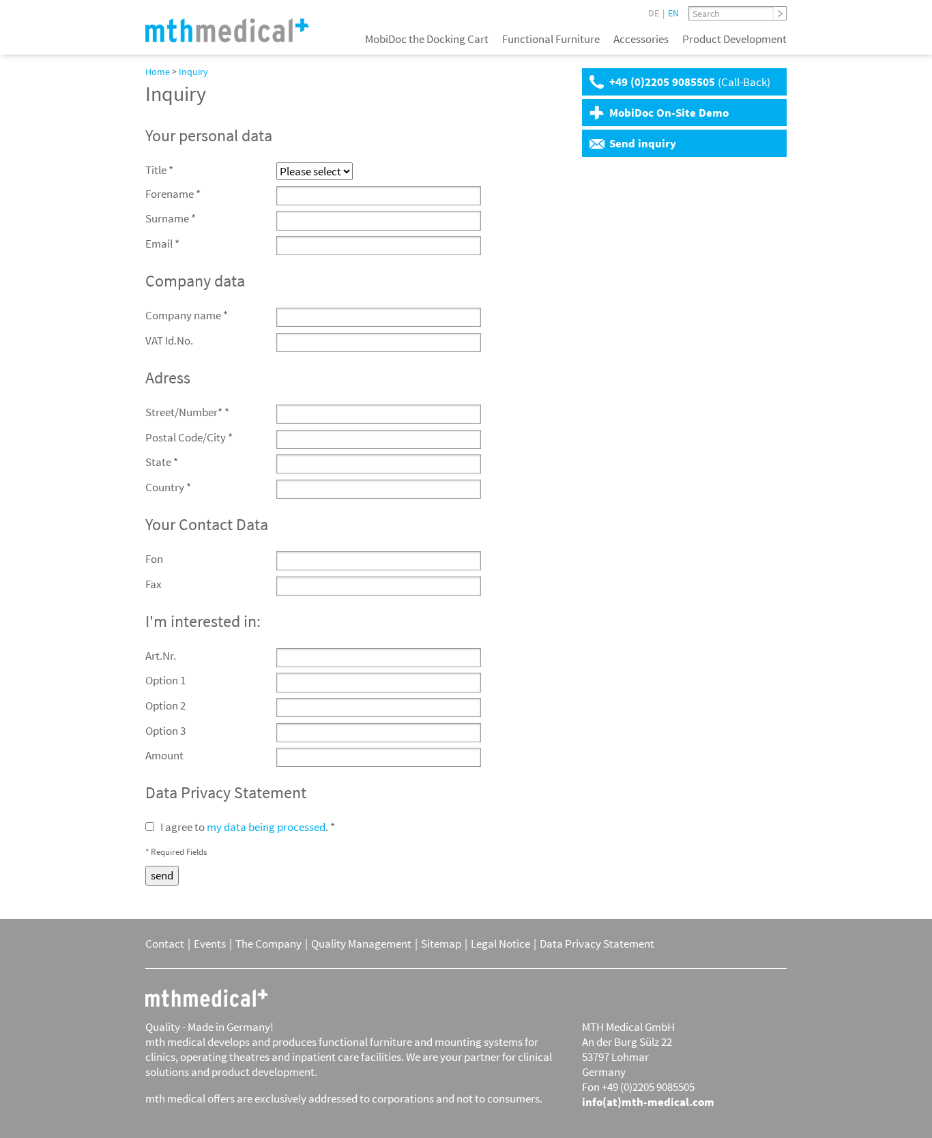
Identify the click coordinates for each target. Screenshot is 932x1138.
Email (162, 243)
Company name (186, 315)
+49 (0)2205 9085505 (689, 81)
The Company (268, 943)
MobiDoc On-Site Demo (669, 112)
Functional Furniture (551, 38)
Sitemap (441, 943)
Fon (154, 558)
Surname (170, 218)
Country (168, 487)
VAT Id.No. (169, 340)
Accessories (641, 38)
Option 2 (165, 705)
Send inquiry (642, 143)
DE (653, 13)
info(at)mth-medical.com (648, 1101)
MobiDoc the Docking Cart (427, 38)
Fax (153, 584)
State (161, 461)
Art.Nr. (160, 655)
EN (673, 13)
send (162, 875)
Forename (173, 193)
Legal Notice (500, 943)
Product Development (734, 38)
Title (159, 169)
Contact (164, 943)
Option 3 (165, 730)
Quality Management (361, 943)
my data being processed (266, 826)
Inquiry (193, 71)
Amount (164, 755)
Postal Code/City (189, 437)
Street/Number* (187, 412)
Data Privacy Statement (597, 943)
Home (157, 71)
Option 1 (165, 680)
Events (210, 943)
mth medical (206, 998)
